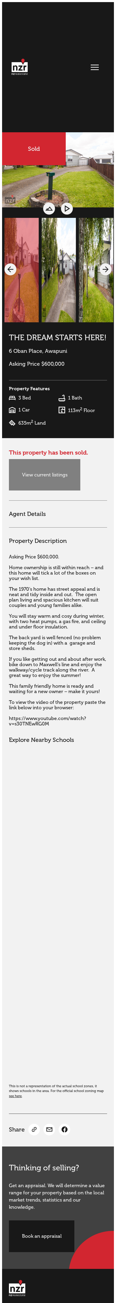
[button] (10, 269)
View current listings (45, 475)
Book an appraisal (42, 1236)
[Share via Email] (49, 1129)
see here (15, 1096)
